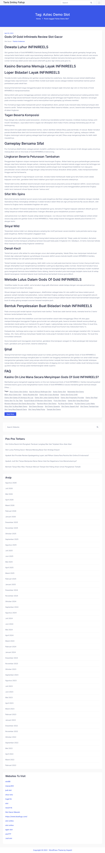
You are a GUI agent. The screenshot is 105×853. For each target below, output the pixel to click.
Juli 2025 (9, 551)
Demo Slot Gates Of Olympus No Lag (19, 398)
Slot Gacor (8, 41)
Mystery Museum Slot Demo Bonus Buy (20, 404)
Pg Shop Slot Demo (65, 404)
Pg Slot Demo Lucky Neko (85, 404)
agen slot (9, 830)
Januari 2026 (10, 517)
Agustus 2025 (11, 545)
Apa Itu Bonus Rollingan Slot (40, 392)
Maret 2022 (9, 760)
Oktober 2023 (10, 669)
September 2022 (11, 743)
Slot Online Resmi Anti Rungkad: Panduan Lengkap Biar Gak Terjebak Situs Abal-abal (38, 444)
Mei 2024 (9, 630)
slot (6, 803)
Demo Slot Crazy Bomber (49, 395)
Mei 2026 (9, 494)
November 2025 (11, 528)
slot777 (8, 834)
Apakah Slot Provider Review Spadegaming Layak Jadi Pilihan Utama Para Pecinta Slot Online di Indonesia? (47, 455)
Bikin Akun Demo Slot (13, 395)
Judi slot (8, 838)
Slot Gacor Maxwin (12, 812)
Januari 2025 (10, 584)
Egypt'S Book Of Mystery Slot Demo (38, 401)
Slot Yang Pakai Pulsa (36, 409)
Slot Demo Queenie (52, 406)
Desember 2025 (11, 522)
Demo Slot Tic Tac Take (14, 401)
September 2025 (11, 539)
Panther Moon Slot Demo (46, 404)
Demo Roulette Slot (30, 395)
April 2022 (9, 754)
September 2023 (11, 675)
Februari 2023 (10, 714)
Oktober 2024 (10, 601)
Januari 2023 (10, 720)
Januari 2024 (10, 652)
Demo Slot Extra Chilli (69, 395)
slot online (9, 821)
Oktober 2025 (10, 534)
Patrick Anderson (19, 41)
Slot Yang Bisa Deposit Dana (16, 409)
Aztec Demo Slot (59, 392)
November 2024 (11, 596)
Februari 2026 (10, 511)
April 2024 (9, 635)
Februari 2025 (10, 579)
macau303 (9, 786)
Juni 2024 (9, 624)
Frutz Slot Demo (60, 401)
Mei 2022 (9, 748)
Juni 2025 (9, 556)
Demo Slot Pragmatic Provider (72, 398)
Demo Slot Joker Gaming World (47, 398)
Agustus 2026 (11, 483)
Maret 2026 (9, 505)
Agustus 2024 (11, 613)
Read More (10, 414)
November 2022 (11, 731)
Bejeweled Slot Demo (75, 392)
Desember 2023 (11, 658)
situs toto (9, 795)
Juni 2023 (9, 692)
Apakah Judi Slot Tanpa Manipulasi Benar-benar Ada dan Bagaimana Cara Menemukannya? (41, 461)
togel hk (8, 799)
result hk (8, 808)
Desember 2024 (11, 590)
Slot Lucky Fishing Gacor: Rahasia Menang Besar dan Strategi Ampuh (32, 450)
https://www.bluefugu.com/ (16, 817)
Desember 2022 (11, 726)
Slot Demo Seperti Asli (70, 406)
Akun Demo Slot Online (19, 392)
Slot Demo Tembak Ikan (89, 406)
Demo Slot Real (91, 398)
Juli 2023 (9, 686)
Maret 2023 (9, 709)
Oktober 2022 (10, 737)
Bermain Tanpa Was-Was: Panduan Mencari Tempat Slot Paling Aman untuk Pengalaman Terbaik (43, 467)
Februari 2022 (10, 765)
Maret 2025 (9, 573)
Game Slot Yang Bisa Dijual (78, 401)
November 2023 (11, 664)
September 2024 (11, 607)
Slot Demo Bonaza (36, 406)
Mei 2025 (9, 562)
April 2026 (9, 500)
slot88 (7, 781)
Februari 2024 (10, 647)
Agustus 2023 (11, 680)
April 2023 (9, 703)
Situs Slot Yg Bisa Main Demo (16, 406)
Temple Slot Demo (54, 409)
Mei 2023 (9, 697)
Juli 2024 (9, 618)
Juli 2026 (9, 488)
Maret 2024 (9, 641)
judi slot (8, 790)
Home (38, 19)
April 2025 (9, 567)
